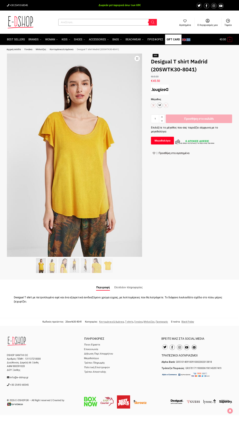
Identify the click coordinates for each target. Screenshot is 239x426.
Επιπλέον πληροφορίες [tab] (128, 287)
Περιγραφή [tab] (103, 287)
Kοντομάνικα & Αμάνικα (61, 49)
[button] (226, 39)
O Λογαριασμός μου (207, 25)
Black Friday (188, 321)
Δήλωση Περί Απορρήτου (98, 353)
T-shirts (129, 321)
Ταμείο (228, 25)
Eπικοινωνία (91, 349)
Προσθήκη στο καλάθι (199, 119)
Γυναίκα (28, 49)
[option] (159, 105)
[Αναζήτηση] (153, 22)
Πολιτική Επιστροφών (97, 367)
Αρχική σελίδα (14, 49)
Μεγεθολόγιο (163, 140)
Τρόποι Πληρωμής (94, 362)
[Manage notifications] (230, 410)
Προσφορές (162, 321)
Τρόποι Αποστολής (95, 371)
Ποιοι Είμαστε (92, 344)
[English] (184, 39)
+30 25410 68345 (19, 5)
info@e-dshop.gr (19, 377)
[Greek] (188, 39)
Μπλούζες (41, 49)
